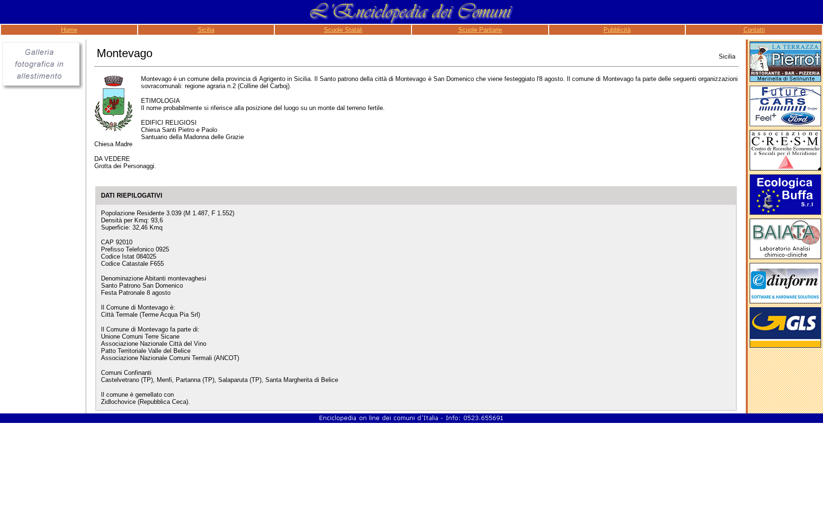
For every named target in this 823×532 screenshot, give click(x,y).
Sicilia (206, 29)
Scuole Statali (343, 29)
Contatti (754, 29)
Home (69, 29)
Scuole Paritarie (480, 29)
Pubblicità (617, 29)
